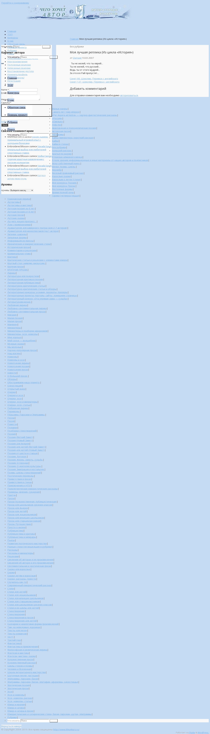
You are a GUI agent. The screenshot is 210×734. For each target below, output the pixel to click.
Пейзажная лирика (17, 408)
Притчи (11, 495)
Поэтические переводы (20, 475)
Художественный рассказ (21, 662)
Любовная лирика (17, 305)
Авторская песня (61, 131)
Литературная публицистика (23, 282)
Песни (10, 417)
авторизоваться (129, 95)
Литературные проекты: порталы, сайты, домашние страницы (42, 295)
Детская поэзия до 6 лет (21, 208)
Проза (10, 498)
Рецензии (13, 556)
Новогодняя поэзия (18, 366)
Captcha (6, 102)
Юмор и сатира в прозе (20, 710)
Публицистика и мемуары (21, 536)
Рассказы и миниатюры (20, 553)
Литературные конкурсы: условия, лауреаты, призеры (37, 292)
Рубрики (12, 717)
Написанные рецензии (18, 68)
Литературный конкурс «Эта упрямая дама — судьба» (37, 298)
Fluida (192, 732)
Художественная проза (20, 659)
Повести (12, 424)
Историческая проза (18, 247)
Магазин (12, 314)
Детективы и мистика (19, 205)
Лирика (11, 272)
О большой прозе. (17, 375)
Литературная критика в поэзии (25, 279)
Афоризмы (58, 134)
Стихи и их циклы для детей (23, 607)
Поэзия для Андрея (18, 443)
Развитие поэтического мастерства (27, 543)
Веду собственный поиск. (66, 163)
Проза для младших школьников (25, 517)
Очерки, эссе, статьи (18, 404)
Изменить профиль (17, 74)
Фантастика (13, 643)
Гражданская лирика (18, 198)
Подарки (12, 427)
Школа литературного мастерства (26, 672)
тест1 (10, 636)
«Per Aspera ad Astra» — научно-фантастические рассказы (84, 115)
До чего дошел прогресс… (21, 221)
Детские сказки (15, 218)
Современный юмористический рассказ (29, 585)
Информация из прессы (20, 240)
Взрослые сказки (61, 176)
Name (5, 89)
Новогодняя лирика (18, 363)
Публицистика (15, 530)
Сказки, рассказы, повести (21, 578)
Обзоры (11, 379)
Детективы (13, 202)
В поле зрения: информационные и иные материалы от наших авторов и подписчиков (100, 160)
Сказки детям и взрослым (21, 575)
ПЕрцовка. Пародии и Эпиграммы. (26, 414)
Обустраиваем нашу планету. (23, 382)
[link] (10, 53)
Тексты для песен (17, 630)
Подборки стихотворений (21, 430)
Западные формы (17, 237)
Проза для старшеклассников (23, 520)
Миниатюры (14, 327)
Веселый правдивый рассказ (67, 173)
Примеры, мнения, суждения (23, 491)
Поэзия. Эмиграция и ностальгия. (25, 469)
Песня (10, 421)
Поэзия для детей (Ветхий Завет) (26, 446)
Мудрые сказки (15, 343)
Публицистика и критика (21, 533)
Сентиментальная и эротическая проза (29, 565)
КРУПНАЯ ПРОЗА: (17, 269)
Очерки (11, 392)
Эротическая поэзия (18, 685)
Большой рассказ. (62, 150)
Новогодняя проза (17, 369)
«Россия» (57, 118)
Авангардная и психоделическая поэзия (74, 127)
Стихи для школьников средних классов (29, 604)
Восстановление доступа (20, 71)
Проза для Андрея (17, 507)
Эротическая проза (17, 688)
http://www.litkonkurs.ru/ (66, 729)
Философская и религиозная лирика (27, 649)
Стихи (10, 588)
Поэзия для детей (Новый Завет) (26, 450)
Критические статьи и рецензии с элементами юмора (37, 259)
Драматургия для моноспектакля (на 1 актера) (33, 230)
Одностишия (14, 385)
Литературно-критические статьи (26, 285)
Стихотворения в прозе (20, 617)
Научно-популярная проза (21, 350)
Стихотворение (16, 611)
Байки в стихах (60, 144)
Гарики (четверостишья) (65, 195)
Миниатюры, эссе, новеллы (22, 334)
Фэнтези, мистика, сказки (21, 656)
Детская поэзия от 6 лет (20, 211)
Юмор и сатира (15, 707)
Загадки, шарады (16, 234)
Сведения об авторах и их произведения (30, 559)
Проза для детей (17, 511)
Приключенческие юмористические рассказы (32, 488)
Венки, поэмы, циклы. (64, 166)
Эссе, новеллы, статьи (19, 701)
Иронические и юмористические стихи (28, 243)
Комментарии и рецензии (21, 250)
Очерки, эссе (14, 398)
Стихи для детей (16, 591)
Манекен (12, 324)
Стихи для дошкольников (21, 594)
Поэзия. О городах (17, 462)
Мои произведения (17, 61)
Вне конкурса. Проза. (63, 185)
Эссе (9, 691)
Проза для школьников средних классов (29, 504)
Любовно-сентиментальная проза (26, 311)
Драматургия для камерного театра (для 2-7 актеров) (37, 227)
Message (6, 99)
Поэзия (11, 433)
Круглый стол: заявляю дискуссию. (26, 263)
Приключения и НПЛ (19, 485)
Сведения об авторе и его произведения (30, 562)
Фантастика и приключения (22, 646)
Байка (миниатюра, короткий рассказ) (73, 137)
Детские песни (15, 214)
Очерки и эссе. (15, 395)
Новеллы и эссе (16, 359)
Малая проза (14, 321)
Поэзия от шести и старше (22, 453)
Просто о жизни (16, 527)
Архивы (5, 190)
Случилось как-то (16, 582)
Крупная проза (15, 266)
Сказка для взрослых (18, 569)
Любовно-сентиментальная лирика (27, 308)
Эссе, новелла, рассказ (19, 697)
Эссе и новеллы (15, 694)
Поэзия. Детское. (17, 456)
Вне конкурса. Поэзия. (64, 182)
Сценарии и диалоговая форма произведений (33, 623)
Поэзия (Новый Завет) (19, 440)
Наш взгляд (13, 353)
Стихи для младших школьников (25, 598)
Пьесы (11, 540)
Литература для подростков (23, 276)
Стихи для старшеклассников (23, 601)
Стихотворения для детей (22, 620)
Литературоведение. (19, 301)
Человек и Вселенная (19, 669)
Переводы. (13, 411)
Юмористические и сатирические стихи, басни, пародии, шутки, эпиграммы (49, 714)
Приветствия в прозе (19, 478)
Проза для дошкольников (21, 514)
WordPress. (203, 732)
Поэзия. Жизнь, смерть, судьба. (25, 459)
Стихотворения (16, 614)
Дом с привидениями (19, 224)
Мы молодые (14, 346)
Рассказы (12, 549)
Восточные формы (62, 189)
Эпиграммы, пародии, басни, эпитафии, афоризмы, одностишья (42, 681)
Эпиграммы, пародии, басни (22, 678)
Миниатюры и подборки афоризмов (27, 330)
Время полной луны (63, 192)
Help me (56, 124)
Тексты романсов (17, 633)
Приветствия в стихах (19, 482)
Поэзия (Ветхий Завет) (20, 437)
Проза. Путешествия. (19, 524)
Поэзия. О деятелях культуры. (24, 466)
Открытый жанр (16, 388)
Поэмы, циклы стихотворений (24, 472)
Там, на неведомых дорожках (23, 627)
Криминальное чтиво (19, 253)
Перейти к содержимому (15, 2)
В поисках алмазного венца (67, 156)
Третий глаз (14, 640)
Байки (55, 140)
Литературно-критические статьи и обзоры (31, 288)
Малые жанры (59, 108)
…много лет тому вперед (65, 111)
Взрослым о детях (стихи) (66, 179)
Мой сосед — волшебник (21, 340)
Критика (11, 256)
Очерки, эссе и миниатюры (22, 401)
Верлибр (57, 169)
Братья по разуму (62, 153)
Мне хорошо (14, 337)
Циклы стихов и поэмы (19, 665)
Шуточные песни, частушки (22, 675)
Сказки (11, 572)
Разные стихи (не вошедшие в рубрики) (29, 546)
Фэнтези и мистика (18, 652)
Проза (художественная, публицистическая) (32, 501)
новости (11, 372)
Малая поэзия (15, 317)
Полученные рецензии (19, 64)
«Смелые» (57, 121)
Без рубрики (59, 147)
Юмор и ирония (16, 704)
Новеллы (12, 356)
